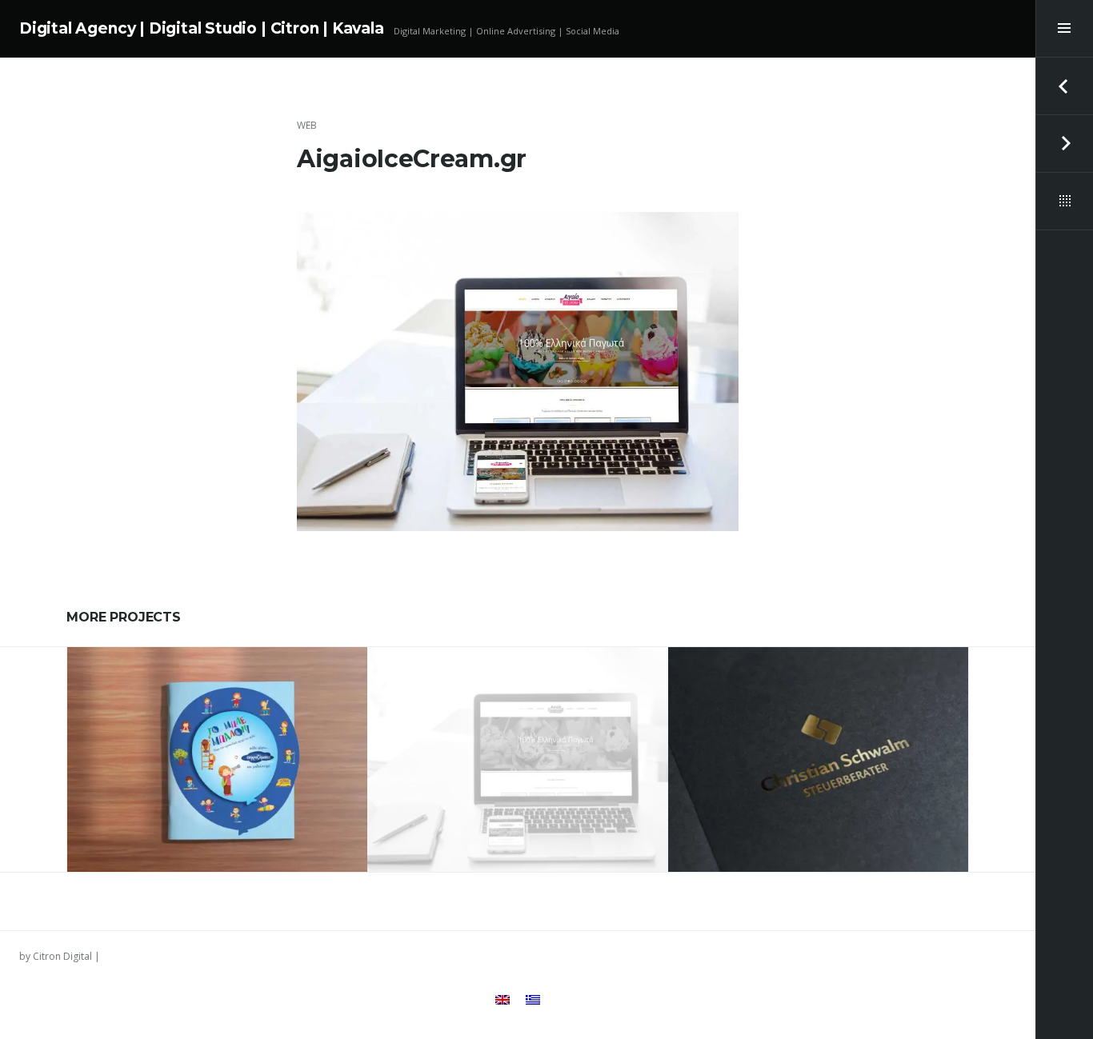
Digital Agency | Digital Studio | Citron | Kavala (201, 28)
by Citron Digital (55, 956)
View (228, 809)
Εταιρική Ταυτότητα (267, 711)
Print (200, 711)
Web (307, 125)
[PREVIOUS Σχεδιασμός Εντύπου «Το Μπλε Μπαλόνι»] (1064, 86)
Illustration (150, 711)
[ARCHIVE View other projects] (1064, 201)
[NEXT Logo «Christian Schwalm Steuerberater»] (1064, 144)
